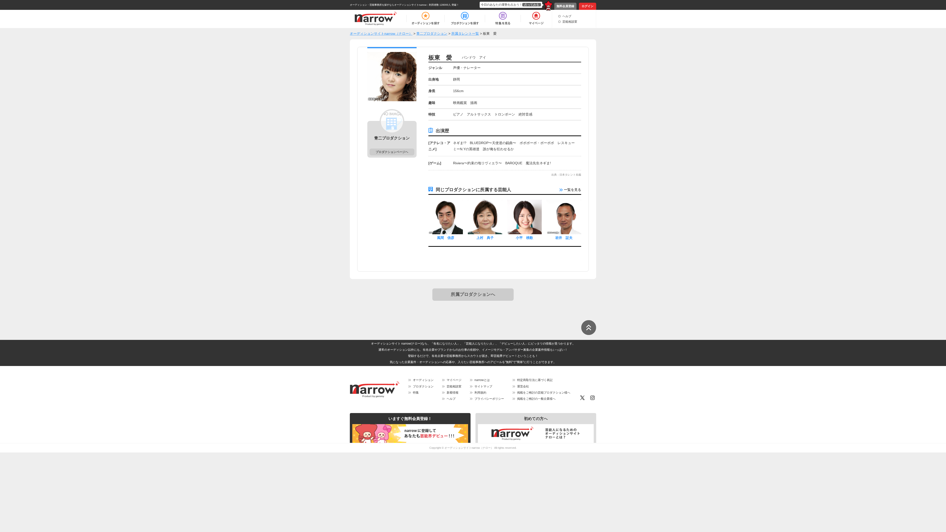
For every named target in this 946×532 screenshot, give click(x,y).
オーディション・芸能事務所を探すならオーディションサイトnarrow (388, 4)
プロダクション (423, 386)
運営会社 (523, 386)
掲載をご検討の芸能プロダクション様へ (543, 392)
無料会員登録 (565, 6)
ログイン (587, 6)
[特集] (503, 18)
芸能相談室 (569, 21)
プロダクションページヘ (392, 152)
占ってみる (531, 4)
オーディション (423, 380)
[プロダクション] (464, 18)
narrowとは (482, 380)
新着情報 (452, 392)
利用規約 (480, 392)
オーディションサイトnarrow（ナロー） (468, 447)
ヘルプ (566, 16)
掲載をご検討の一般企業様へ (536, 398)
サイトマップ (483, 386)
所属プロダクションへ (473, 294)
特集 (416, 392)
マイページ (454, 380)
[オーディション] (425, 18)
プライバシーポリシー (489, 398)
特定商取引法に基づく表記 (535, 380)
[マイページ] (536, 18)
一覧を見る (572, 190)
